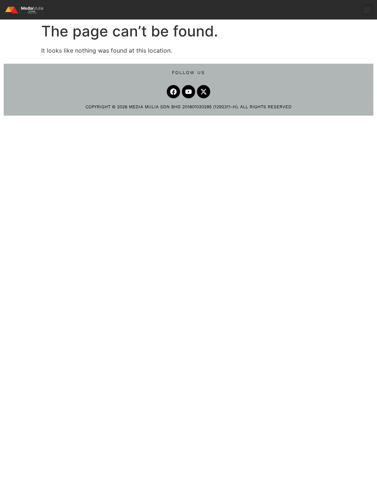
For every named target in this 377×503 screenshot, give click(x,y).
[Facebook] (173, 91)
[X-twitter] (203, 91)
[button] (367, 10)
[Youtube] (188, 91)
